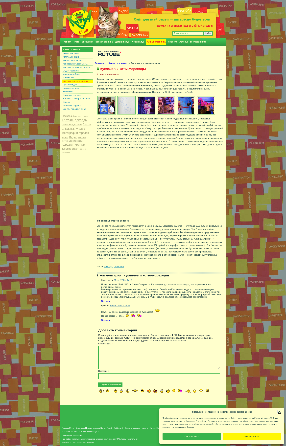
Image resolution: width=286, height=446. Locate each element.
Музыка (65, 137)
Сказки (87, 124)
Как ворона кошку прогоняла (76, 98)
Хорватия (68, 144)
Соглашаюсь (192, 436)
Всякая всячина (104, 42)
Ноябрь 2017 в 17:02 (120, 305)
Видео (73, 137)
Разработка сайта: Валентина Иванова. (78, 442)
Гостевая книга (198, 42)
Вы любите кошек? (72, 53)
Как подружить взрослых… (75, 64)
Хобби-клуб (138, 42)
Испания (82, 137)
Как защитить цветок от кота (76, 67)
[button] (279, 411)
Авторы (183, 42)
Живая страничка (156, 42)
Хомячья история (71, 88)
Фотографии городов (75, 132)
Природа (67, 116)
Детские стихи (70, 148)
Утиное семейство (71, 74)
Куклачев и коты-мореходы (75, 81)
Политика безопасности (72, 435)
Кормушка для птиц (72, 95)
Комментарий (105, 344)
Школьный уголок (73, 128)
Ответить (105, 301)
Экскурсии (87, 42)
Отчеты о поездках (80, 116)
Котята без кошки (71, 57)
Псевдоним (103, 371)
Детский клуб (122, 42)
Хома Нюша (68, 91)
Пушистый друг (70, 85)
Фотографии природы (72, 141)
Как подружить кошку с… (74, 60)
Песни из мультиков (72, 124)
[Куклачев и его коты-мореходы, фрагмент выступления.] (145, 105)
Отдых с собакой (71, 71)
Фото (76, 42)
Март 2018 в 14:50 (123, 280)
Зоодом (66, 102)
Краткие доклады (74, 120)
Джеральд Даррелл (72, 105)
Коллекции (80, 145)
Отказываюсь (252, 436)
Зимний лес (68, 78)
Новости (172, 42)
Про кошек (119, 267)
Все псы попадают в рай (74, 109)
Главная (67, 42)
